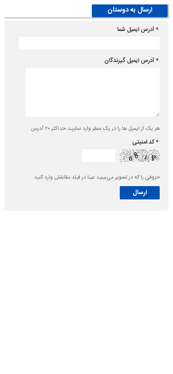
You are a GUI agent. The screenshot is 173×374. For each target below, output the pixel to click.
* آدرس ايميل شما (137, 30)
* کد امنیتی (145, 142)
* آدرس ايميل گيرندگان (131, 61)
